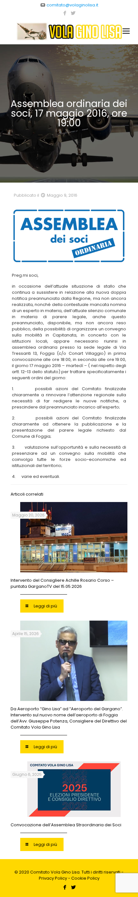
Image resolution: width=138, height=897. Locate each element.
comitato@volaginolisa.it (72, 5)
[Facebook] (65, 13)
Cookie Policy (85, 878)
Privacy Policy (53, 878)
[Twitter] (73, 13)
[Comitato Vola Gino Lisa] (69, 31)
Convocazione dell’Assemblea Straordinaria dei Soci (66, 825)
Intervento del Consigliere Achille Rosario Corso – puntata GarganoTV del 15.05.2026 (62, 583)
